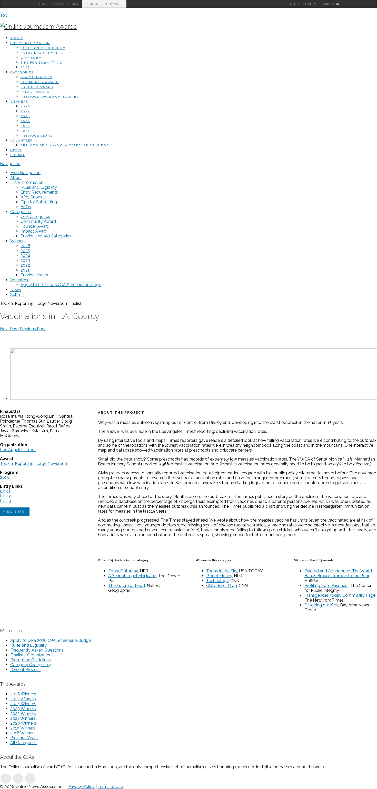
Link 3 (5, 500)
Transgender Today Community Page (339, 595)
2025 (25, 111)
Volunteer (21, 140)
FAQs (25, 67)
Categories (22, 72)
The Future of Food (126, 585)
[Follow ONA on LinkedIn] (6, 778)
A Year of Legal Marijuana (132, 575)
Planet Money (219, 575)
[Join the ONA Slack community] (18, 778)
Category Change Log (31, 664)
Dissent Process (25, 669)
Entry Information (30, 43)
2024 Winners (23, 703)
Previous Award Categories (50, 96)
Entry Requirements (42, 53)
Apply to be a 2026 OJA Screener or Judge (65, 145)
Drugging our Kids (321, 605)
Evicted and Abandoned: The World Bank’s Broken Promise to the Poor (338, 573)
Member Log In (300, 4)
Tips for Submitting (42, 62)
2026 (25, 106)
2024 (25, 116)
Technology (217, 580)
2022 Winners (23, 713)
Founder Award (37, 87)
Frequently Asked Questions (37, 650)
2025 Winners (23, 698)
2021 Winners (22, 718)
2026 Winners (23, 694)
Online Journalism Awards (104, 4)
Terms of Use (110, 786)
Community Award (40, 82)
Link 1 (5, 491)
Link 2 (5, 496)
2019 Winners (23, 728)
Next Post (9, 328)
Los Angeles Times (18, 449)
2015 (4, 477)
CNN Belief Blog (221, 585)
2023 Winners (23, 708)
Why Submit (33, 57)
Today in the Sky (221, 570)
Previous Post (33, 328)
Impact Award (35, 92)
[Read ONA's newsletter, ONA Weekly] (30, 778)
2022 (25, 126)
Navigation (10, 163)
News (16, 150)
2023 (25, 121)
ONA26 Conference (65, 4)
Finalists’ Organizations (32, 655)
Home (41, 4)
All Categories (23, 742)
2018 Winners (23, 733)
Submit (17, 155)
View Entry (14, 511)
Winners (19, 101)
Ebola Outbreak (123, 570)
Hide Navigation (25, 172)
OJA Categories (36, 77)
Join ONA (328, 4)
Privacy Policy (81, 786)
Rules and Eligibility (43, 48)
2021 (25, 131)
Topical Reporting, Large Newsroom (34, 463)
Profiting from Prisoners (326, 585)
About (16, 38)
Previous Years (37, 135)
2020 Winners (23, 723)
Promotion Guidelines (30, 659)
